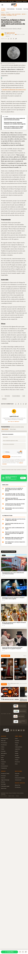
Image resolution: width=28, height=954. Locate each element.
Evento (7, 12)
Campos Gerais (19, 1)
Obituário (3, 777)
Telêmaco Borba (18, 746)
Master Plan (17, 785)
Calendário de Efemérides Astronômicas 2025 (14, 89)
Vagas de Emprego (5, 779)
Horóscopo (3, 775)
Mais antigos (13, 429)
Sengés (16, 753)
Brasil (2, 757)
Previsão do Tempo (5, 773)
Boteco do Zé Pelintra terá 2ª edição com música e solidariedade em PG (13, 127)
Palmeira (17, 742)
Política (2, 746)
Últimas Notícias (4, 738)
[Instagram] (23, 404)
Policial (2, 749)
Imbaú (16, 763)
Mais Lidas (3, 740)
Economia (3, 751)
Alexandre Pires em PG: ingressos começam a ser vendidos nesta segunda (14, 123)
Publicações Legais (5, 786)
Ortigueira (17, 757)
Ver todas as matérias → (14, 421)
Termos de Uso (18, 779)
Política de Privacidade (20, 777)
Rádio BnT (25, 1)
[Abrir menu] (2, 5)
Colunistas (3, 761)
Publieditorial (4, 768)
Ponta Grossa (10, 9)
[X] (14, 39)
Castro (16, 738)
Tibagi (16, 744)
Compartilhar (10, 951)
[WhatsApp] (8, 39)
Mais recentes (5, 429)
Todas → (25, 655)
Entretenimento (4, 766)
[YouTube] (19, 730)
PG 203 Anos (19, 9)
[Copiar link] (16, 39)
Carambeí (17, 740)
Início (2, 12)
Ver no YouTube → (23, 684)
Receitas (3, 782)
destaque (4, 398)
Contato (17, 775)
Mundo (2, 759)
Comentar (8, 36)
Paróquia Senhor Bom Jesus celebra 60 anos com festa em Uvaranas (14, 119)
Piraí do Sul (17, 761)
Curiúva (16, 759)
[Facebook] (11, 39)
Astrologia (3, 784)
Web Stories (3, 788)
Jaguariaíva (17, 749)
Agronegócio (4, 753)
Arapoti (16, 751)
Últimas (3, 9)
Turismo (3, 763)
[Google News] (24, 730)
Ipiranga (16, 755)
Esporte (3, 755)
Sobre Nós (17, 773)
